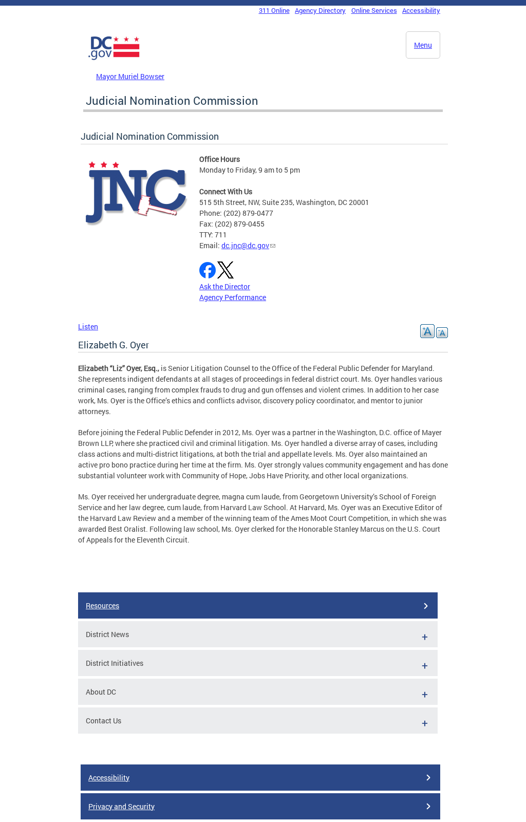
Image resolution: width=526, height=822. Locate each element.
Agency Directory (320, 10)
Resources (102, 605)
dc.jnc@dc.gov (245, 245)
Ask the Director (224, 286)
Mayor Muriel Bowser (130, 76)
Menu (423, 45)
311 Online (274, 10)
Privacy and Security (121, 806)
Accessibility (421, 10)
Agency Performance (232, 297)
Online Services (374, 10)
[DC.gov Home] (114, 58)
